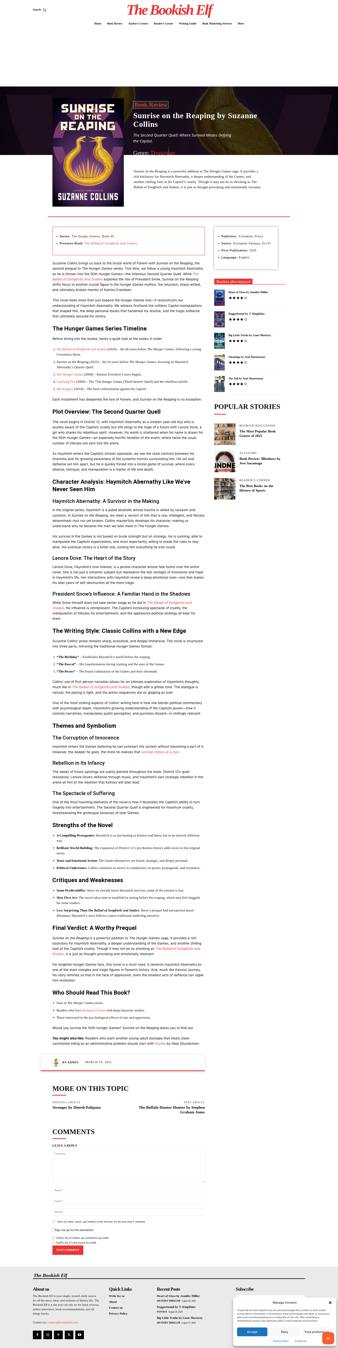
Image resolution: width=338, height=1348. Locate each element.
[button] (330, 1303)
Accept (252, 1332)
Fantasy (162, 1311)
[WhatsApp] (188, 207)
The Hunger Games (70, 374)
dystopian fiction (94, 1010)
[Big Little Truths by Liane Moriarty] (219, 341)
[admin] (57, 1062)
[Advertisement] (169, 57)
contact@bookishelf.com (62, 1322)
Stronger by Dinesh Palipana (76, 1107)
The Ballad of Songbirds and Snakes (111, 243)
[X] (170, 207)
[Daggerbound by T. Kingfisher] (219, 319)
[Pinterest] (179, 207)
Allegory (248, 453)
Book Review (150, 104)
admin (73, 1062)
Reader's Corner (254, 480)
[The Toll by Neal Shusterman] (219, 384)
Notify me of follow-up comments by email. (82, 1237)
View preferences (317, 1332)
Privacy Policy (281, 1340)
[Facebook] (161, 207)
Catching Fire (66, 382)
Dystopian (163, 152)
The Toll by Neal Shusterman (245, 378)
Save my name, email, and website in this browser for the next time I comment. (101, 1221)
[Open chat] (328, 1338)
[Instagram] (47, 1335)
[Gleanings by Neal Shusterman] (219, 362)
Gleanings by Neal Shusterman (246, 357)
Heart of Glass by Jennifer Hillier (248, 292)
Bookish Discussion (257, 425)
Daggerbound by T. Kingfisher (246, 313)
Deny (284, 1332)
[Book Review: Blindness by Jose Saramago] (225, 461)
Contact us (301, 1340)
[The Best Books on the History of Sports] (225, 489)
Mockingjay (65, 389)
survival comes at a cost (160, 752)
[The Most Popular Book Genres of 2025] (225, 434)
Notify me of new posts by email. (76, 1242)
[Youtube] (79, 1335)
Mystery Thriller (168, 1300)
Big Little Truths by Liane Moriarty (249, 335)
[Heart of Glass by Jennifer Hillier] (219, 298)
